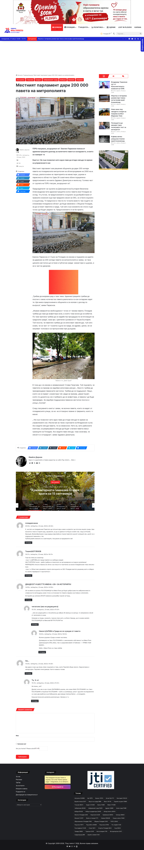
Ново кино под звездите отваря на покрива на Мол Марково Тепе (60, 39)
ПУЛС (114, 821)
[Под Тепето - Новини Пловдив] (13, 30)
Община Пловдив (101, 821)
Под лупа (79, 824)
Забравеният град (51, 80)
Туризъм (90, 831)
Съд (117, 828)
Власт (107, 801)
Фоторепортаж (116, 831)
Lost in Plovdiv (125, 27)
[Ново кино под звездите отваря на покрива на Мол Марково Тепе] (104, 112)
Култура (55, 482)
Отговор (28, 542)
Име (17, 735)
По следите (116, 824)
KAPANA (137, 27)
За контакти (20, 786)
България (122, 798)
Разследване (80, 828)
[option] (55, 491)
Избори (63, 80)
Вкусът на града (95, 801)
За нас (18, 776)
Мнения (71, 80)
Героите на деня (120, 801)
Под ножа (104, 824)
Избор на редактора (93, 811)
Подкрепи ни (20, 792)
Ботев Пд (110, 798)
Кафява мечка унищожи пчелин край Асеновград (118, 139)
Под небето (91, 824)
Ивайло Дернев (24, 150)
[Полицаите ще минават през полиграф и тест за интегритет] (104, 125)
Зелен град (121, 808)
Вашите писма (80, 801)
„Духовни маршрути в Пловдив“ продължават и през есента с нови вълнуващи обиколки (55, 493)
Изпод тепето (109, 811)
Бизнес (99, 798)
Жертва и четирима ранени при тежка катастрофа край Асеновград (119, 99)
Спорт (92, 828)
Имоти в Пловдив (81, 815)
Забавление (80, 808)
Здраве (112, 27)
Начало (19, 75)
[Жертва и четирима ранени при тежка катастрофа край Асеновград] (104, 98)
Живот (111, 805)
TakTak (18, 782)
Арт (90, 798)
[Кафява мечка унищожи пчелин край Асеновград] (104, 139)
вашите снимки (94, 834)
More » (73, 460)
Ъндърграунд (28, 75)
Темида (79, 831)
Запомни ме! (21, 744)
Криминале (108, 815)
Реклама (19, 779)
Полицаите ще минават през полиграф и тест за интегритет (118, 126)
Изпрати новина (21, 789)
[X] (34, 463)
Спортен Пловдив (105, 828)
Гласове (30, 80)
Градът (38, 80)
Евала (101, 805)
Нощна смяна (119, 818)
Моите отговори (92, 818)
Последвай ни (58, 787)
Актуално (20, 80)
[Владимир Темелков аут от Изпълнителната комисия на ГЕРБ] (104, 84)
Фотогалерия (102, 831)
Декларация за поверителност (27, 795)
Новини (58, 27)
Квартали (95, 815)
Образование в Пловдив (83, 821)
